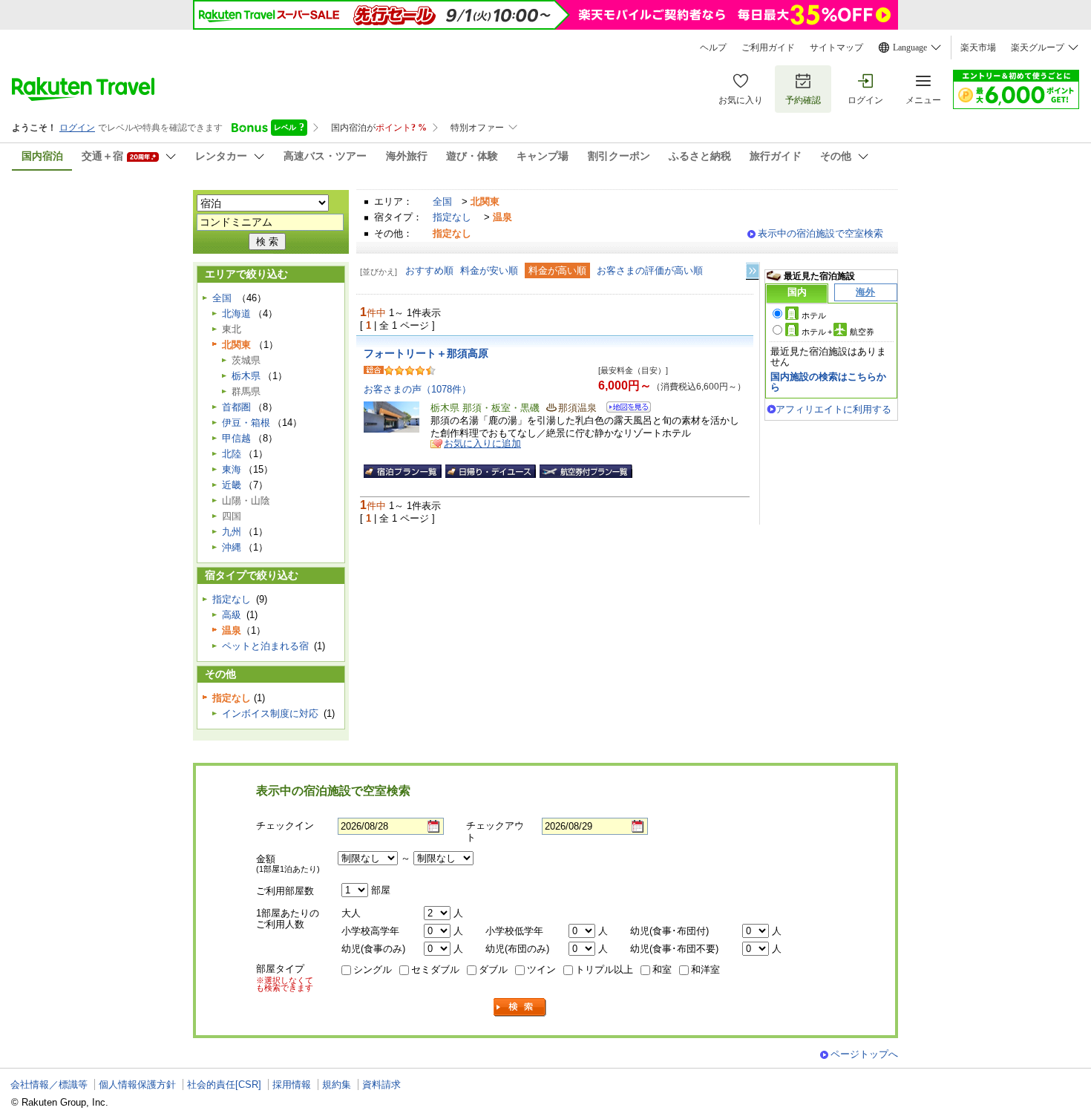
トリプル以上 (604, 969)
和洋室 (705, 969)
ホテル (814, 315)
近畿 (231, 484)
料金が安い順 (489, 270)
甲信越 (236, 438)
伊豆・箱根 (246, 422)
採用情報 (291, 1084)
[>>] (753, 271)
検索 (520, 1007)
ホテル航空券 (838, 331)
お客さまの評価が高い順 (650, 270)
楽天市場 (978, 47)
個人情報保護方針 (137, 1084)
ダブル (493, 969)
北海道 (236, 313)
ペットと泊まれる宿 (265, 646)
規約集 (336, 1084)
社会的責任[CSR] (224, 1084)
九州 (231, 531)
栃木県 (246, 375)
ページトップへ (864, 1054)
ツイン (541, 969)
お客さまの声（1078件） (417, 389)
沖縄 (231, 547)
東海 (231, 469)
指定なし (452, 217)
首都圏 (236, 407)
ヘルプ (713, 47)
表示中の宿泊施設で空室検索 (820, 233)
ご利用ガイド (768, 47)
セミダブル (435, 969)
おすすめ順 (429, 270)
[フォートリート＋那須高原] (624, 409)
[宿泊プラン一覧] (403, 471)
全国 (442, 201)
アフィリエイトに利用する (833, 409)
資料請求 (381, 1084)
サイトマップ (836, 47)
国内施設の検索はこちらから (828, 382)
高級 (231, 614)
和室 (662, 969)
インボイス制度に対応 (270, 713)
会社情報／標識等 (49, 1084)
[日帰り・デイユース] (490, 471)
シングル (372, 969)
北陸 (231, 453)
